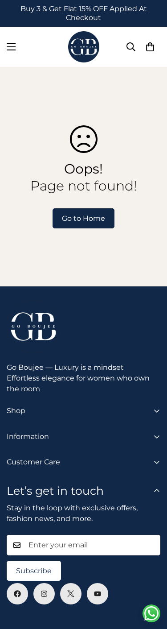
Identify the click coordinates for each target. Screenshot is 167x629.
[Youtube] (97, 593)
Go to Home (83, 218)
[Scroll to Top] (151, 582)
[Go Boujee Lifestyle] (83, 47)
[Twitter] (70, 593)
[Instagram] (44, 593)
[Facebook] (17, 593)
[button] (150, 47)
